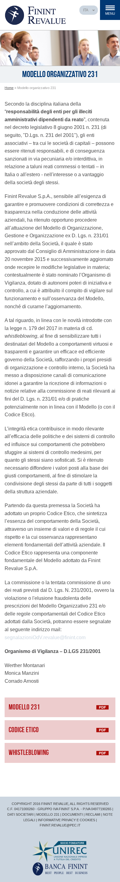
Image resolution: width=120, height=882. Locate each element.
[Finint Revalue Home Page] (35, 14)
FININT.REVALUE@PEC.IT (60, 825)
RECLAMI (93, 814)
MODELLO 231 (47, 814)
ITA (85, 10)
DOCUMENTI (72, 814)
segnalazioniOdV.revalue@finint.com (45, 637)
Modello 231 (24, 707)
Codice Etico (24, 729)
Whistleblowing (29, 752)
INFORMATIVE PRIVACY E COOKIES (66, 820)
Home (9, 88)
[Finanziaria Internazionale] (60, 868)
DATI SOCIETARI (20, 814)
